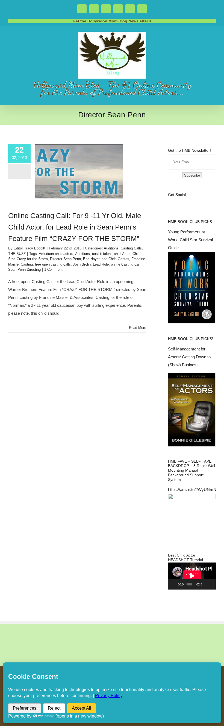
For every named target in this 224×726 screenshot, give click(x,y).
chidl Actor (122, 254)
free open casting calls (53, 264)
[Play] (175, 584)
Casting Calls (131, 248)
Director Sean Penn (65, 259)
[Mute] (207, 584)
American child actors (56, 254)
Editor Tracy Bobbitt (29, 248)
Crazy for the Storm (32, 259)
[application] (192, 576)
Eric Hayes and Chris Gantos (106, 259)
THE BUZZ (17, 254)
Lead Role (101, 264)
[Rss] (191, 201)
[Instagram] (184, 201)
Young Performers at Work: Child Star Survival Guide (190, 240)
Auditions (111, 248)
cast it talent (102, 254)
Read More (137, 328)
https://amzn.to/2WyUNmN (192, 489)
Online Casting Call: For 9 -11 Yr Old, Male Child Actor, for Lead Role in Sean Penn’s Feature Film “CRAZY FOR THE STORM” (74, 227)
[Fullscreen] (212, 584)
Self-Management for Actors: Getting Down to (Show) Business (189, 357)
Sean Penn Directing (24, 269)
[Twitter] (177, 201)
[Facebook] (169, 201)
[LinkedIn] (206, 201)
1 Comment (53, 269)
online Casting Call (125, 264)
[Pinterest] (199, 201)
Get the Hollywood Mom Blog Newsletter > (112, 21)
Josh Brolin (82, 264)
